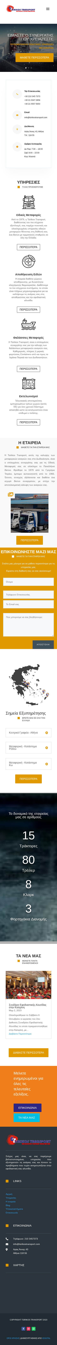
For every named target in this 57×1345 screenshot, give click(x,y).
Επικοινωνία (12, 1212)
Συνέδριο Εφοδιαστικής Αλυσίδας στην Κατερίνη (27, 1006)
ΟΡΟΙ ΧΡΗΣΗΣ (13, 1338)
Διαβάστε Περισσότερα (20, 1033)
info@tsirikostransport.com (26, 1244)
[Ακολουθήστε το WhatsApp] (33, 1329)
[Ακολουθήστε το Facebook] (23, 1329)
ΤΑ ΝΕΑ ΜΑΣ (26, 1117)
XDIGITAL (46, 1338)
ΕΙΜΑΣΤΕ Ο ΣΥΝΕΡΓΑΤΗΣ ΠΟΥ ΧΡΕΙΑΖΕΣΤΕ (31, 37)
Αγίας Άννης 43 (20, 1249)
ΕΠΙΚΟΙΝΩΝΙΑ (27, 1107)
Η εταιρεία (11, 1201)
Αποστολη (43, 645)
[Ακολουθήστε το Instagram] (28, 1329)
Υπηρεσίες (11, 1198)
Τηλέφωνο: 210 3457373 (25, 1238)
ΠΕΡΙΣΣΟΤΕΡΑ (28, 247)
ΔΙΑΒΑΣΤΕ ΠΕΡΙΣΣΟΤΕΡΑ (28, 1052)
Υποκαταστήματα (14, 1209)
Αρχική (9, 1194)
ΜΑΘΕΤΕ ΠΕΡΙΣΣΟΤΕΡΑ (34, 57)
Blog (8, 1205)
